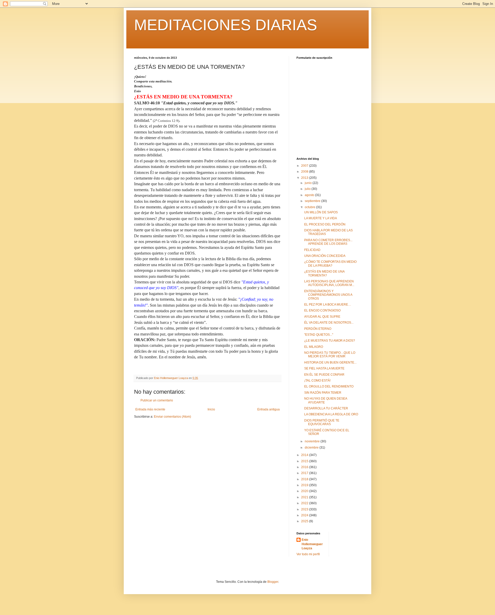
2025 (305, 521)
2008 (305, 171)
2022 (305, 503)
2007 (305, 165)
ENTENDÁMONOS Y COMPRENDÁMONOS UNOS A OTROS (328, 294)
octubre (310, 207)
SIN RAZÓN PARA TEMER (322, 392)
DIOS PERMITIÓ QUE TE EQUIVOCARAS (321, 422)
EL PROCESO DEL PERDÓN (324, 224)
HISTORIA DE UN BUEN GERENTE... (330, 362)
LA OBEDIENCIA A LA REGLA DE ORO (331, 414)
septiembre (313, 201)
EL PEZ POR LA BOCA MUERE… (327, 304)
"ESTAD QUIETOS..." (318, 334)
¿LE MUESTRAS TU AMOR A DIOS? (329, 340)
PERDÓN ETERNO (317, 329)
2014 (305, 455)
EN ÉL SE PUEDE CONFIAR (324, 374)
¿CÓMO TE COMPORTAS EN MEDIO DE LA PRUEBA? (330, 263)
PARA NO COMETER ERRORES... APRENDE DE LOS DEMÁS (328, 242)
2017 (305, 473)
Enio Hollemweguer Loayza (312, 544)
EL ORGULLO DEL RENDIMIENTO (328, 386)
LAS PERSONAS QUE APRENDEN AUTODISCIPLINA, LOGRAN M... (329, 283)
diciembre (312, 447)
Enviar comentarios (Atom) (172, 416)
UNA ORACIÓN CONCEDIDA (324, 256)
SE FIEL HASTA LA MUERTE (324, 368)
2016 (305, 467)
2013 (305, 178)
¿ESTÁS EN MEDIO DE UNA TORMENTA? (324, 273)
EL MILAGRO (313, 347)
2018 (305, 479)
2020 (305, 491)
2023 (305, 509)
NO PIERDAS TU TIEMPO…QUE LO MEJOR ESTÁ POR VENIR (329, 354)
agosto (310, 195)
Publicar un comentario (157, 400)
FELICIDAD (312, 250)
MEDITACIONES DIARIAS (225, 24)
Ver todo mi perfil (308, 554)
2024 (305, 515)
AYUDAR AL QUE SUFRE (322, 316)
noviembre (312, 441)
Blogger (272, 582)
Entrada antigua (268, 409)
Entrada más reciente (150, 409)
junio (308, 183)
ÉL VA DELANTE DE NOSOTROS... (328, 322)
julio (308, 189)
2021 (305, 497)
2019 (305, 485)
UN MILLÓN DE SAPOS (321, 212)
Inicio (211, 409)
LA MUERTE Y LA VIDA (320, 218)
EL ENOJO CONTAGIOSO (322, 310)
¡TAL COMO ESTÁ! (317, 380)
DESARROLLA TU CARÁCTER (326, 408)
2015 (305, 461)
